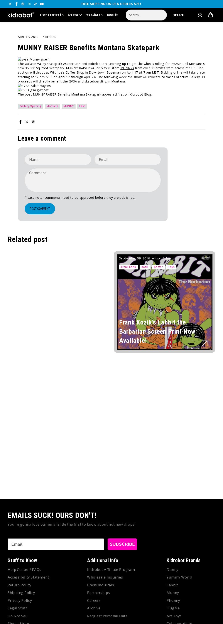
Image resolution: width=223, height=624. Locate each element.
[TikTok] (35, 4)
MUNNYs (127, 68)
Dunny (172, 569)
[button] (179, 15)
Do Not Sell (18, 615)
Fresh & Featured (50, 14)
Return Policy (19, 584)
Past (82, 106)
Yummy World (179, 577)
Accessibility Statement (28, 577)
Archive (93, 608)
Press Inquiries (100, 584)
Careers (94, 600)
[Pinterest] (22, 4)
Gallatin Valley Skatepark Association (53, 64)
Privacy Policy (20, 600)
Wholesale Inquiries (105, 577)
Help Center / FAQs (24, 569)
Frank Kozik (128, 267)
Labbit (172, 584)
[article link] (204, 343)
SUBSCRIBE (122, 544)
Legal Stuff (17, 608)
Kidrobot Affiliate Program (111, 569)
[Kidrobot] (21, 15)
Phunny (173, 600)
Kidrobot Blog (140, 94)
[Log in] (200, 15)
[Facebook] (16, 4)
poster (158, 267)
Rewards (112, 14)
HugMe (173, 608)
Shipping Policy (21, 592)
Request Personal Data (107, 615)
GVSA (73, 81)
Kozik (145, 267)
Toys (171, 267)
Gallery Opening (30, 106)
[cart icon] (210, 15)
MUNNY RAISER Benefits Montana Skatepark (67, 94)
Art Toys (73, 14)
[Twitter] (10, 4)
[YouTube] (41, 4)
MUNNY (69, 106)
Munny (173, 592)
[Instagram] (29, 4)
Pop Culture (93, 14)
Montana (52, 106)
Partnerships (98, 592)
